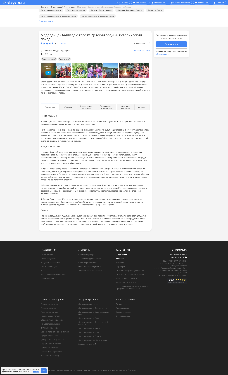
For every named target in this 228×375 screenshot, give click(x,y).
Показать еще (45, 21)
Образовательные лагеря (52, 320)
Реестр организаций (87, 262)
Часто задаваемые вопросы (53, 274)
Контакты (120, 258)
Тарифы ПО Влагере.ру (126, 282)
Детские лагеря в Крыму (89, 318)
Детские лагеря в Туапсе (89, 336)
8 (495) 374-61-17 (130, 370)
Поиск (125, 2)
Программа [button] (50, 107)
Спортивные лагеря (49, 304)
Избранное (203, 2)
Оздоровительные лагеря (52, 340)
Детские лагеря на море (89, 304)
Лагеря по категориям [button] (52, 299)
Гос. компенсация (49, 266)
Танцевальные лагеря (50, 324)
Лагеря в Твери (155, 10)
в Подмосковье (163, 54)
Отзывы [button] (142, 107)
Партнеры (120, 266)
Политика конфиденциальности (130, 270)
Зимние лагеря (122, 308)
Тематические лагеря (50, 316)
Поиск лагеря (47, 254)
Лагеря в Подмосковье (101, 10)
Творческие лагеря (49, 312)
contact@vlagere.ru (178, 254)
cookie (36, 372)
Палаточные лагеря (76, 10)
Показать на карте (141, 50)
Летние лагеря (122, 304)
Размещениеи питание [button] (86, 107)
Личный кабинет (48, 278)
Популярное (159, 2)
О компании (121, 254)
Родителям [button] (48, 249)
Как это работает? (181, 2)
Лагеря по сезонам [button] (126, 299)
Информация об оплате (126, 278)
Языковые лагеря (48, 308)
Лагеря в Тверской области (129, 10)
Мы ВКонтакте (177, 257)
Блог (43, 270)
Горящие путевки (48, 258)
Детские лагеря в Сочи (88, 332)
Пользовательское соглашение (130, 274)
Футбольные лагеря (49, 328)
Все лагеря (141, 2)
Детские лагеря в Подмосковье (92, 308)
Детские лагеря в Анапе (89, 328)
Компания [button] (123, 249)
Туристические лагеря (51, 10)
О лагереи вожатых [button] (125, 107)
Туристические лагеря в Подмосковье (58, 16)
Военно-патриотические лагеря (55, 332)
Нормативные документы (89, 266)
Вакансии (120, 262)
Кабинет (220, 2)
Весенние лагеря (123, 312)
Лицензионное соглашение (90, 270)
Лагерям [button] (84, 249)
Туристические (69, 7)
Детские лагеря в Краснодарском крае (93, 313)
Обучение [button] (67, 107)
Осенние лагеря (123, 316)
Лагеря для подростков (51, 351)
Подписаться (171, 44)
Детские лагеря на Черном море (92, 340)
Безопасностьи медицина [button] (106, 107)
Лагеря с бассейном (50, 336)
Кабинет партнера (86, 254)
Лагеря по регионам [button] (88, 299)
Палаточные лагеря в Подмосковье (98, 16)
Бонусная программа (50, 262)
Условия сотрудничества (89, 258)
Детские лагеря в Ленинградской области (93, 323)
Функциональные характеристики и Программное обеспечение (132, 287)
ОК (43, 371)
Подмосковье (56, 7)
